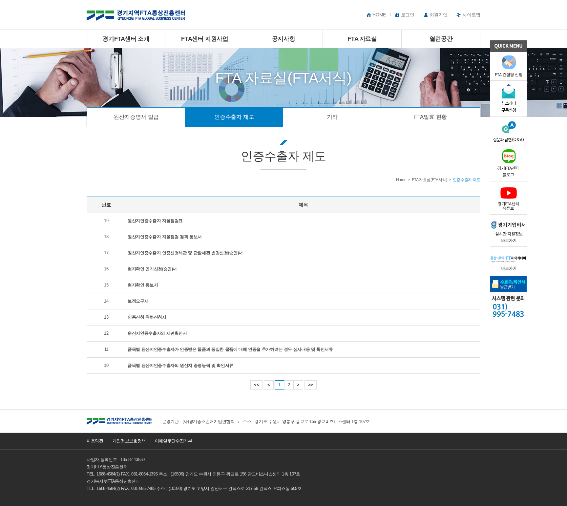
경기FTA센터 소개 (126, 38)
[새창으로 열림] (119, 421)
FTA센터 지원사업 (204, 38)
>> (310, 384)
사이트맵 (471, 14)
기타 (332, 117)
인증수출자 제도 (234, 117)
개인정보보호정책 (129, 440)
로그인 (407, 14)
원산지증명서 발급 (136, 117)
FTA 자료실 (362, 38)
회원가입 (439, 14)
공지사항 (283, 38)
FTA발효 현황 (430, 117)
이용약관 (95, 440)
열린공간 (441, 38)
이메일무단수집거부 (173, 440)
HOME (379, 14)
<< (256, 384)
